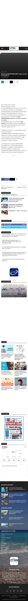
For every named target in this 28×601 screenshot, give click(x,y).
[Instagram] (14, 591)
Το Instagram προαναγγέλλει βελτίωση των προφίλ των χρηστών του (15, 206)
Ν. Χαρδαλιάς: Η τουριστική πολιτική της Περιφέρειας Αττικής (20, 388)
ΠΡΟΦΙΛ (3, 595)
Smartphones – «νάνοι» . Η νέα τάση (17, 210)
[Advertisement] (14, 9)
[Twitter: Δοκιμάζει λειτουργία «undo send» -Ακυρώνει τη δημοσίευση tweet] (4, 200)
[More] (17, 82)
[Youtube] (21, 591)
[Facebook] (7, 591)
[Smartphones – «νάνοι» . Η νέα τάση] (4, 212)
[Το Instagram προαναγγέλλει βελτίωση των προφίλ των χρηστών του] (4, 206)
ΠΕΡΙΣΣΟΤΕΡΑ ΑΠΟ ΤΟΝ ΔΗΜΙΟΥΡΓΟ (10, 194)
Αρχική (2, 51)
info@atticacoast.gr (17, 582)
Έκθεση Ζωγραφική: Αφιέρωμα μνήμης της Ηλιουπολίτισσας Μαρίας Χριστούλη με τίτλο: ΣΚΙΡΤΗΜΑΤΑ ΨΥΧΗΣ (12, 242)
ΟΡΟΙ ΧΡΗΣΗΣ (8, 595)
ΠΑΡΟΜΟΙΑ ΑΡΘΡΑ (6, 193)
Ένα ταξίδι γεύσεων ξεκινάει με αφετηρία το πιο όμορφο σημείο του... (6, 372)
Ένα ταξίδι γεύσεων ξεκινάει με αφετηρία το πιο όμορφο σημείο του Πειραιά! (14, 248)
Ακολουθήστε (23, 227)
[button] (2, 48)
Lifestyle (5, 51)
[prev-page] (2, 217)
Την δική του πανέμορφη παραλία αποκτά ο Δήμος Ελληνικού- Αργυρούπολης (16, 512)
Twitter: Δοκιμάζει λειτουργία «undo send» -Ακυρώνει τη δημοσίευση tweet (16, 200)
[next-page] (4, 217)
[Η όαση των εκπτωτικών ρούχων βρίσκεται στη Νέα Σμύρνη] (4, 519)
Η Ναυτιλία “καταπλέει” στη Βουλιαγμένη (7, 188)
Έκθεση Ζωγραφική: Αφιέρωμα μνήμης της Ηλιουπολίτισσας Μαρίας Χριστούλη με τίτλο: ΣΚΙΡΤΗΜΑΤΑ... (20, 357)
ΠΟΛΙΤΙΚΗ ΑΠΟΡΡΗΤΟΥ (14, 597)
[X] (17, 591)
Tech (9, 51)
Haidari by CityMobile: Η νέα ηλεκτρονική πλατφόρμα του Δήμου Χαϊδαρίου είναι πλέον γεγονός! (14, 235)
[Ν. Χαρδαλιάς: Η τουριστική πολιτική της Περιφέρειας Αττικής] (21, 381)
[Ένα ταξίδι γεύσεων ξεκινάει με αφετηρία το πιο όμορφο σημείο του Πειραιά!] (7, 366)
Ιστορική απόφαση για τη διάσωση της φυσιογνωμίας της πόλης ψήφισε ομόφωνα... (17, 495)
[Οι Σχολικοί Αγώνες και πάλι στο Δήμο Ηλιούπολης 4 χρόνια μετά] (7, 381)
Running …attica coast (22, 187)
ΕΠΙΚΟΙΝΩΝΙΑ (14, 595)
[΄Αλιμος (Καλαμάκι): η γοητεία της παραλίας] (4, 525)
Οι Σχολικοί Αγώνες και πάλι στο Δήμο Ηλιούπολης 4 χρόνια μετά (13, 260)
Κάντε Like (24, 224)
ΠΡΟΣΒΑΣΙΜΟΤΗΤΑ (21, 595)
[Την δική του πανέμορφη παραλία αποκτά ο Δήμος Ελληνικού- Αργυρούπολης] (4, 512)
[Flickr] (10, 591)
